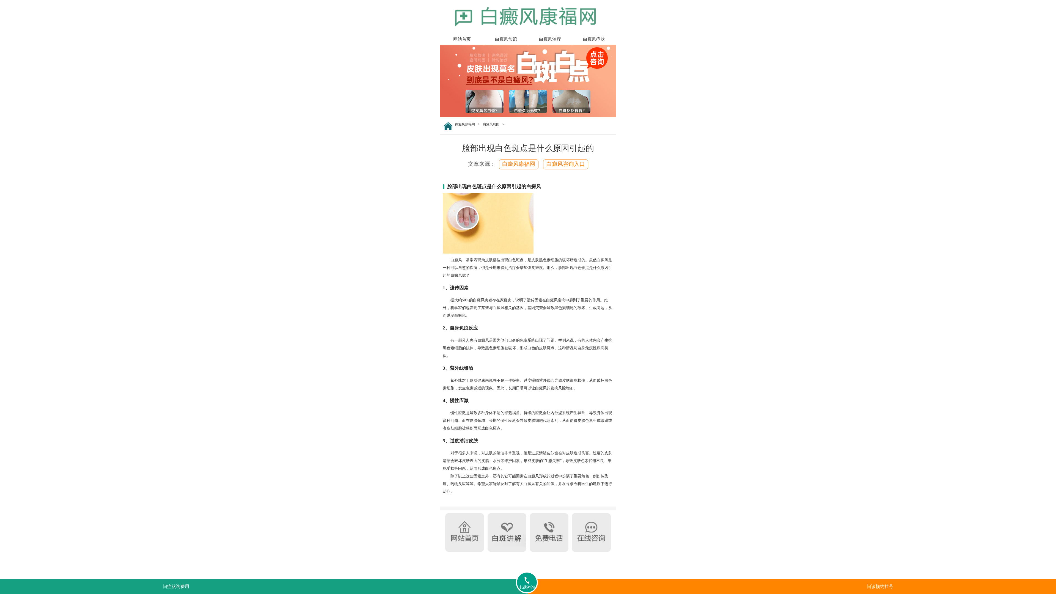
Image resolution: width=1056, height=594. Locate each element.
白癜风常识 (506, 39)
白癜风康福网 (465, 124)
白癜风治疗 (550, 39)
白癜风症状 (594, 39)
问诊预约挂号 (880, 586)
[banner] (528, 116)
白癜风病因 (491, 124)
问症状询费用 (176, 586)
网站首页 (462, 39)
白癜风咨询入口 (565, 164)
